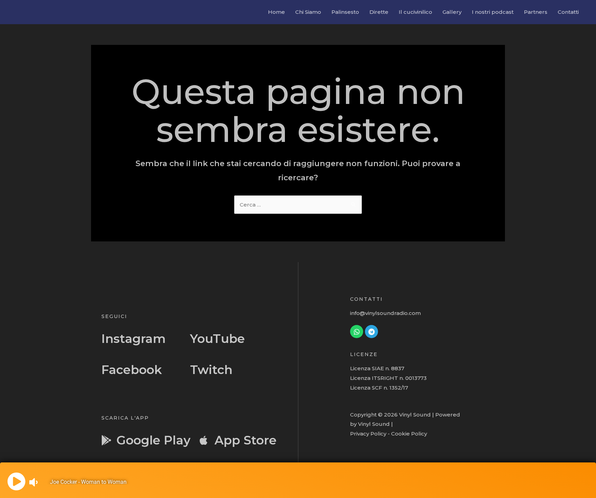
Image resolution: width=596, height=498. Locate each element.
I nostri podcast (493, 12)
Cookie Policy (409, 433)
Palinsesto (345, 12)
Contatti (568, 12)
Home (276, 12)
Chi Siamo (308, 12)
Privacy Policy (368, 433)
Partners (535, 12)
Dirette (378, 12)
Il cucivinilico (415, 12)
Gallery (452, 12)
